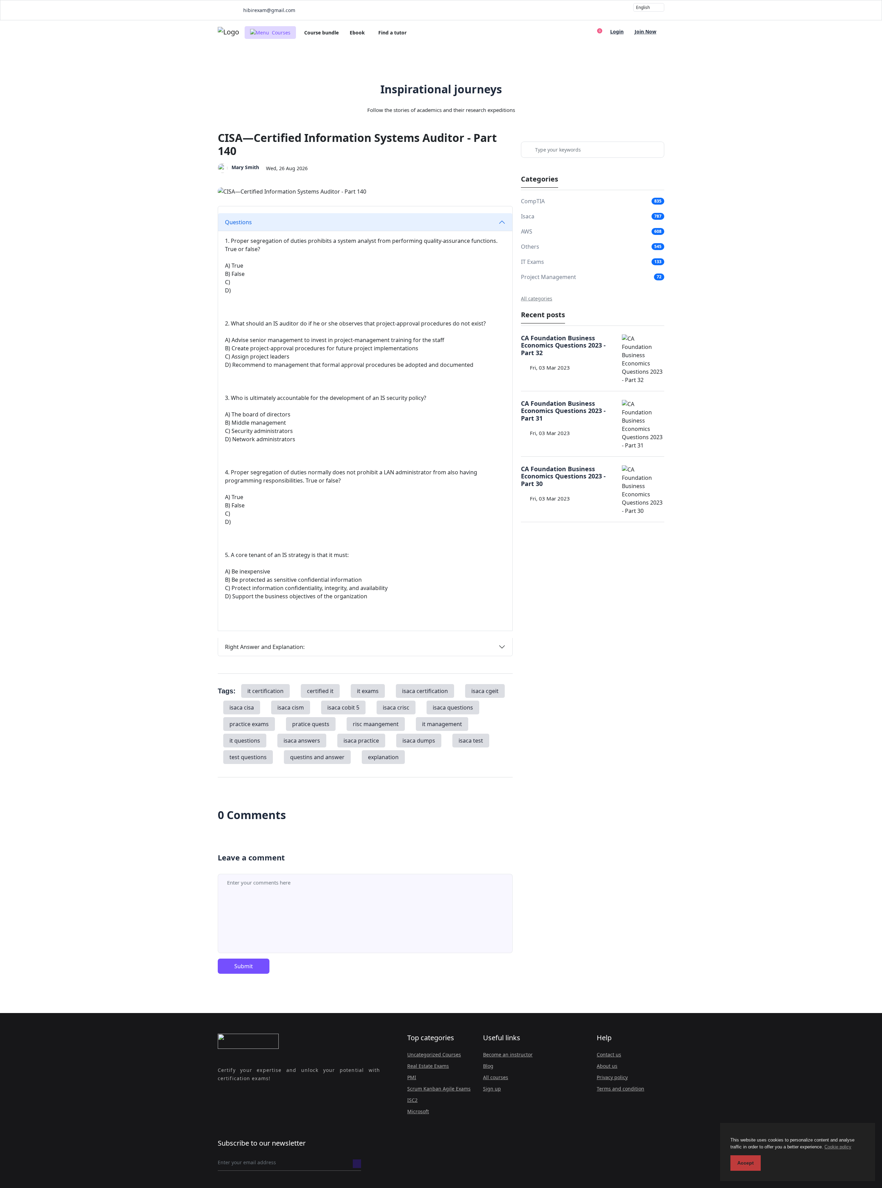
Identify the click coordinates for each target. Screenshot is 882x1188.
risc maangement (376, 724)
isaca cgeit (485, 691)
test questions (248, 757)
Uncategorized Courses (434, 1054)
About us (607, 1066)
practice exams (249, 724)
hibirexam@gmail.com (268, 10)
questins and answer (317, 757)
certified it (320, 691)
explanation (383, 757)
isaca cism (290, 707)
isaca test (471, 740)
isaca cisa (241, 707)
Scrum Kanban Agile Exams (439, 1088)
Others (530, 246)
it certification (265, 691)
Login (617, 31)
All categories (536, 298)
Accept (745, 1163)
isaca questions (453, 707)
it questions (244, 740)
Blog (488, 1066)
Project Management (548, 277)
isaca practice (361, 740)
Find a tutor (392, 32)
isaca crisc (396, 707)
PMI (411, 1077)
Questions (238, 222)
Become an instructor (508, 1054)
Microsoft (418, 1111)
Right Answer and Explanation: (265, 647)
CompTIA (533, 201)
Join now (645, 31)
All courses (495, 1077)
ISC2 (412, 1100)
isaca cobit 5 (343, 707)
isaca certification (425, 691)
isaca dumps (418, 740)
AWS (526, 231)
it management (442, 724)
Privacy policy (612, 1077)
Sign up (492, 1088)
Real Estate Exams (428, 1066)
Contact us (609, 1054)
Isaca (527, 216)
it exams (368, 691)
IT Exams (532, 262)
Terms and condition (620, 1088)
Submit (243, 966)
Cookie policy (837, 1146)
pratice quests (310, 724)
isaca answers (302, 740)
